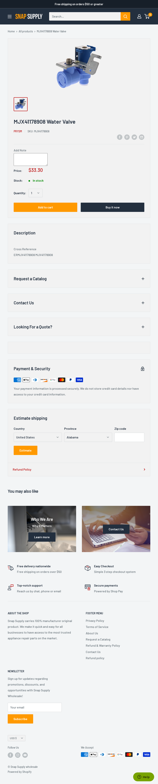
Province (70, 428)
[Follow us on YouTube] (25, 755)
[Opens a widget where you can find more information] (143, 777)
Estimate (25, 450)
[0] (147, 16)
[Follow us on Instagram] (17, 755)
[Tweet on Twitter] (134, 137)
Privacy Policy (95, 620)
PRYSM (18, 131)
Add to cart (45, 207)
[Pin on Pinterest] (127, 137)
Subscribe (20, 719)
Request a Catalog (98, 639)
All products (26, 31)
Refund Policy (22, 469)
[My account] (139, 16)
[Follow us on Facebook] (10, 755)
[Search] (125, 16)
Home (11, 31)
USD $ (13, 738)
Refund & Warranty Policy (103, 645)
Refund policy (95, 658)
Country (19, 428)
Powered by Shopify (20, 771)
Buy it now (113, 207)
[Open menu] (10, 16)
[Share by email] (141, 137)
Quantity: (20, 193)
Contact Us (93, 652)
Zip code (120, 428)
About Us (92, 633)
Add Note (20, 150)
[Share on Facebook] (119, 137)
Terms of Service (97, 627)
